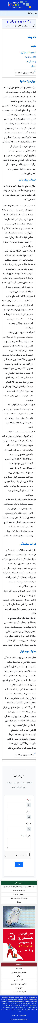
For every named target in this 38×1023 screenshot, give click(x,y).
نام (29, 800)
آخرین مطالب (19, 883)
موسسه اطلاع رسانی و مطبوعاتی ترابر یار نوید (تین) (19, 886)
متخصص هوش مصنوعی (19, 972)
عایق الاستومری (19, 980)
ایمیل (28, 812)
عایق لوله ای (19, 988)
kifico (19, 902)
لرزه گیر (19, 976)
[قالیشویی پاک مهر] (19, 945)
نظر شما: (26, 836)
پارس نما (19, 968)
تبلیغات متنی (19, 964)
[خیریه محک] (19, 917)
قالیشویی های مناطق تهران (19, 984)
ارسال (19, 864)
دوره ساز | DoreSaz (19, 894)
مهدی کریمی (14, 1019)
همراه (28, 824)
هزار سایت (32, 13)
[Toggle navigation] (4, 13)
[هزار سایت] (19, 4)
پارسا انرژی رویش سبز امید (19, 898)
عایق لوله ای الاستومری (19, 991)
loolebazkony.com (19, 890)
